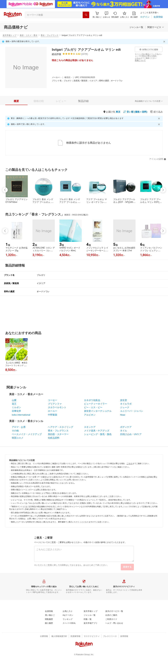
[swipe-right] (163, 190)
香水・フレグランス (49, 35)
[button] (106, 14)
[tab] (16, 101)
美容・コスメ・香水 (28, 35)
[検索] (86, 15)
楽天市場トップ (9, 35)
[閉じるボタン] (164, 41)
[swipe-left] (5, 190)
